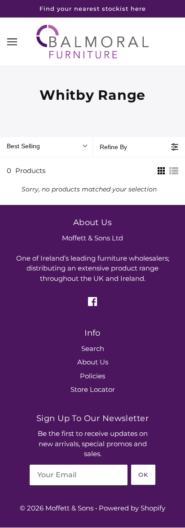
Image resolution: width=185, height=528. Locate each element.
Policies (92, 376)
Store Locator (92, 389)
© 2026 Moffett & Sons (56, 508)
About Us (92, 362)
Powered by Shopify (132, 508)
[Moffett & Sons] (92, 40)
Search (92, 348)
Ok (143, 474)
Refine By (113, 147)
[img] (92, 301)
